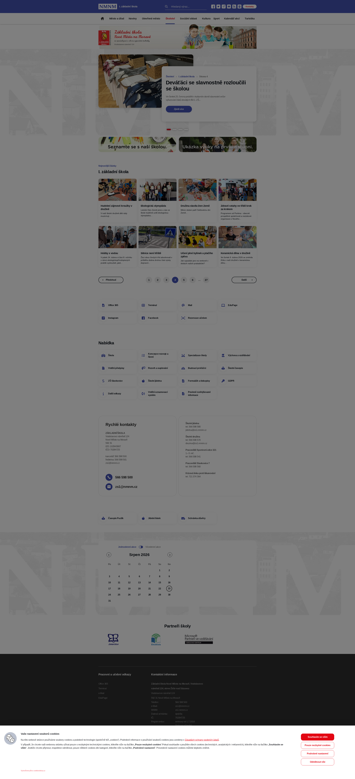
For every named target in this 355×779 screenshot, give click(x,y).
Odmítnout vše (317, 762)
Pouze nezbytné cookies (317, 745)
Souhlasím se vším (318, 737)
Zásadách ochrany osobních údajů (202, 740)
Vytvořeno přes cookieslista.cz (33, 771)
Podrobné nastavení (317, 753)
